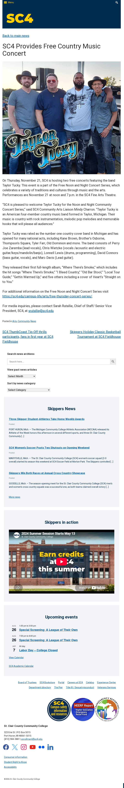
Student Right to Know (15, 762)
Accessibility (10, 767)
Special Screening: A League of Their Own (48, 630)
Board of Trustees (27, 682)
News (33, 321)
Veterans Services (106, 687)
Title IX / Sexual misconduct (80, 687)
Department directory (40, 687)
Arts (14, 321)
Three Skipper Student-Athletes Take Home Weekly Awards (46, 419)
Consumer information (15, 757)
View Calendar (16, 657)
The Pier (58, 687)
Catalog (90, 682)
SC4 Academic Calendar (21, 666)
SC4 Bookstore (47, 682)
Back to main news (15, 36)
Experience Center (106, 682)
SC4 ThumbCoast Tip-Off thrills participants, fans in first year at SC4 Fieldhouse (27, 336)
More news (14, 497)
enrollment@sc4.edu (31, 739)
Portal (61, 682)
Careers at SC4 (75, 682)
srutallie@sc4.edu (41, 311)
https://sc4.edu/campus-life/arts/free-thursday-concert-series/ (47, 296)
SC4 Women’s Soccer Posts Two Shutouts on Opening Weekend (49, 447)
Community (24, 321)
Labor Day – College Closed (38, 650)
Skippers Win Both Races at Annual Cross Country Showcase (47, 473)
